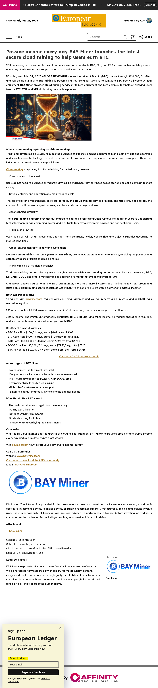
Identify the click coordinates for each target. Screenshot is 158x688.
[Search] (125, 36)
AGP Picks (10, 4)
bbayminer (15, 530)
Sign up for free (33, 672)
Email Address (18, 658)
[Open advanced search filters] (132, 36)
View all (150, 4)
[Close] (60, 627)
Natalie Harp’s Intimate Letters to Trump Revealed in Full (55, 5)
